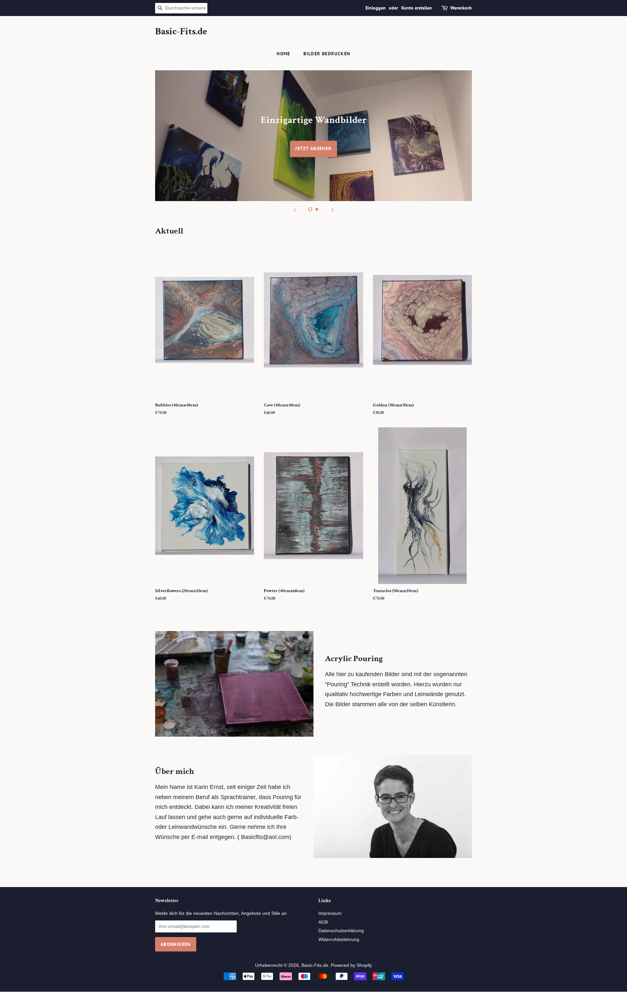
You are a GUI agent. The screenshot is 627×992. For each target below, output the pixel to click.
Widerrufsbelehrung (338, 939)
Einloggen (375, 8)
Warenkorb (461, 8)
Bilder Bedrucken (326, 54)
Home (283, 54)
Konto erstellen (416, 8)
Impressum (330, 913)
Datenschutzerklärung (341, 930)
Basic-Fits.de (181, 32)
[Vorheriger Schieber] (294, 209)
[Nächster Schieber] (332, 209)
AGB (323, 922)
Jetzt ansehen (313, 148)
